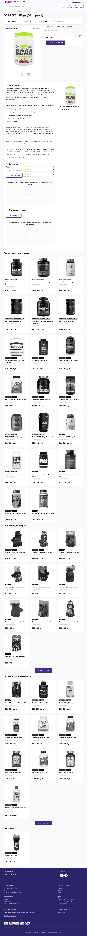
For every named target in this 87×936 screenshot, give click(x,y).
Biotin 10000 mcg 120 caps (40, 737)
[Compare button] (80, 36)
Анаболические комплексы (65, 901)
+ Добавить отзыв (14, 175)
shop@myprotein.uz (10, 916)
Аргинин (60, 890)
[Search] (58, 6)
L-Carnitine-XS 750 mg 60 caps (68, 437)
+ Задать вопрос (14, 215)
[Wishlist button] (76, 36)
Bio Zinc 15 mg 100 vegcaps (67, 703)
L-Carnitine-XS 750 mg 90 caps (68, 282)
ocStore (47, 931)
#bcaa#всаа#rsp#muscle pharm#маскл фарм (23, 158)
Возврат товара (8, 897)
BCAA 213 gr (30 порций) (13, 321)
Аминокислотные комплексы (66, 899)
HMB (59, 896)
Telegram (62, 912)
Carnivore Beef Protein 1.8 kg (41, 282)
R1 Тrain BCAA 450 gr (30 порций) (42, 437)
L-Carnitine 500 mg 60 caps (13, 474)
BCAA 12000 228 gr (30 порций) (15, 437)
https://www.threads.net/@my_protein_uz (66, 875)
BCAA (8, 11)
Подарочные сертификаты (11, 903)
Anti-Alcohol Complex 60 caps (41, 703)
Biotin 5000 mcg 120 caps (40, 772)
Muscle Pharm (68, 26)
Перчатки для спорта (15, 526)
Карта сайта (7, 899)
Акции (5, 905)
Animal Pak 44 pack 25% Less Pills (15, 703)
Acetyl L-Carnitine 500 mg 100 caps (16, 399)
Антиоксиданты (62, 903)
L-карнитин (61, 888)
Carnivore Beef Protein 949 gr (68, 360)
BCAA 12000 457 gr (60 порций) (69, 399)
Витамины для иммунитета (18, 676)
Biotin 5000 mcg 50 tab (66, 772)
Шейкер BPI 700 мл (11, 855)
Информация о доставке (10, 888)
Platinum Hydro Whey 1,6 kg (41, 399)
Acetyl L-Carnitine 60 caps (40, 360)
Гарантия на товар (9, 894)
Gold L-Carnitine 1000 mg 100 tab (15, 513)
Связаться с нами (8, 896)
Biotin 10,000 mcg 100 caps (13, 737)
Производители (8, 901)
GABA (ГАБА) (61, 894)
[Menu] (2, 2)
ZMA (59, 897)
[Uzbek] (83, 2)
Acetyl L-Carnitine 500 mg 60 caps (43, 513)
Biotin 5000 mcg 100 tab (13, 772)
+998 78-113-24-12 (10, 875)
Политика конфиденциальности (12, 892)
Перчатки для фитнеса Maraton (15, 552)
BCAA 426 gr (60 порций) (67, 321)
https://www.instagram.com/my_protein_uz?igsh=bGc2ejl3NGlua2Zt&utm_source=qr (62, 875)
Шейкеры (9, 829)
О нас (5, 890)
